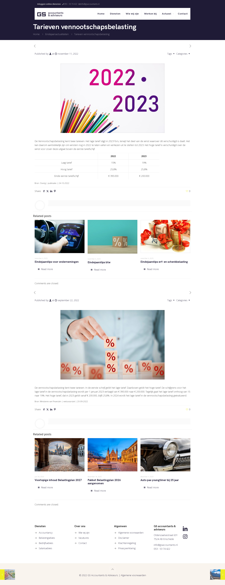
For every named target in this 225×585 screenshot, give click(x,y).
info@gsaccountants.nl (90, 4)
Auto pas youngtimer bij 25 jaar (159, 480)
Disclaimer (123, 537)
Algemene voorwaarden (130, 532)
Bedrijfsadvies (46, 543)
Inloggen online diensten (49, 4)
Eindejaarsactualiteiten (57, 34)
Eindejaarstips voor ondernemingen (57, 262)
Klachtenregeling (127, 543)
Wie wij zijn (84, 532)
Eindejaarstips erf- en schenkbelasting (164, 262)
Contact (83, 543)
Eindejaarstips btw (99, 262)
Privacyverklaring (127, 548)
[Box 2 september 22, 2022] (7, 574)
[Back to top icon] (112, 569)
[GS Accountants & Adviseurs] (50, 14)
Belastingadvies (47, 537)
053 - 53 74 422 (70, 4)
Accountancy (45, 532)
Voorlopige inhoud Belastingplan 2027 (58, 480)
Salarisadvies (45, 548)
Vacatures (84, 537)
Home (36, 34)
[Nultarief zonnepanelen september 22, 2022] (217, 574)
